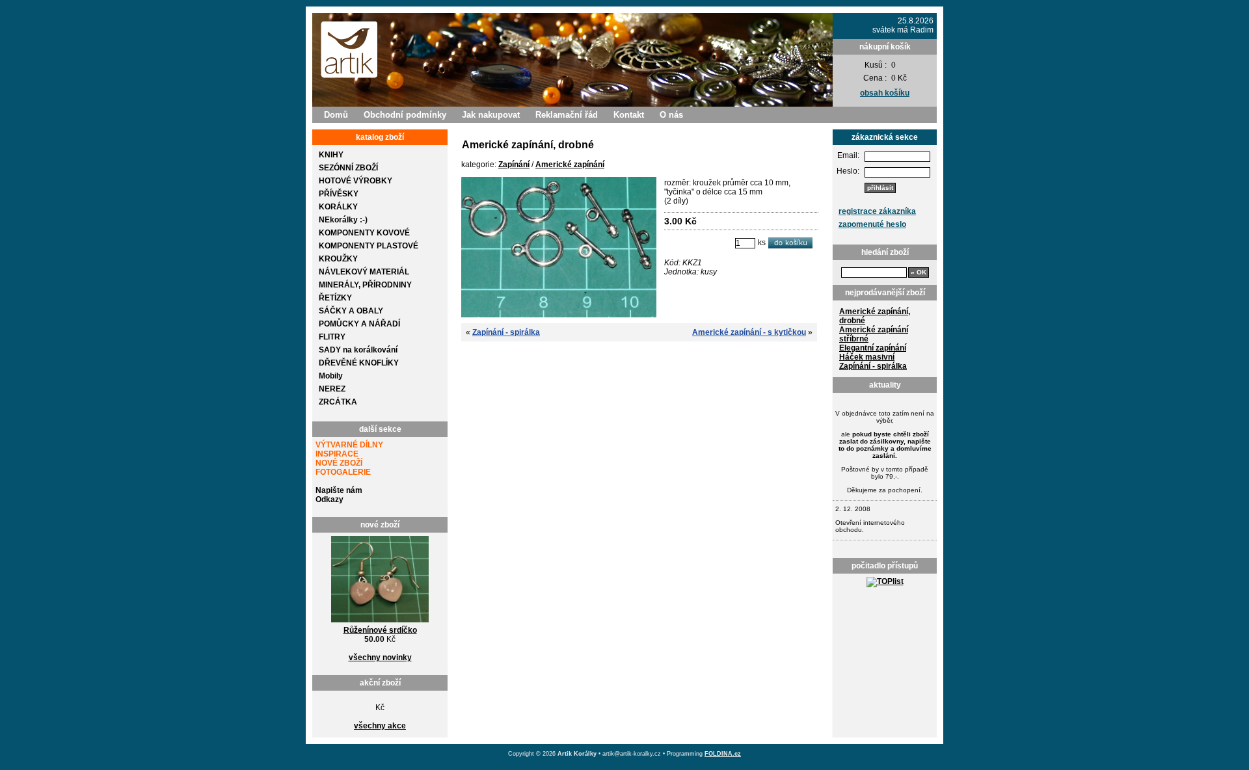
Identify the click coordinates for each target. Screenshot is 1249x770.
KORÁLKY (338, 206)
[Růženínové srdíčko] (380, 623)
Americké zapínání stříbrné (873, 334)
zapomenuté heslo (872, 224)
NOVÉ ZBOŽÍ (339, 463)
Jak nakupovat (491, 115)
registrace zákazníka (877, 211)
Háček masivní (866, 357)
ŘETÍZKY (335, 297)
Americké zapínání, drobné (874, 316)
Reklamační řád (566, 115)
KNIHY (331, 154)
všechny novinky (380, 657)
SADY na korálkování (358, 349)
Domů (336, 115)
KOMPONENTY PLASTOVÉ (368, 245)
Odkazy (329, 499)
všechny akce (380, 725)
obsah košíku (884, 93)
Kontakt (628, 115)
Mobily (331, 375)
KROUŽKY (338, 258)
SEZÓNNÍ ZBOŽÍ (348, 167)
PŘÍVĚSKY (338, 193)
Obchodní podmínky (405, 115)
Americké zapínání (569, 164)
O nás (671, 115)
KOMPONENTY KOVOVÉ (364, 232)
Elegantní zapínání (872, 347)
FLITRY (332, 336)
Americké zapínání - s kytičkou (749, 332)
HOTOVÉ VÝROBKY (355, 180)
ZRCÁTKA (338, 401)
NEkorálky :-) (343, 219)
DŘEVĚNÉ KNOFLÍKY (359, 362)
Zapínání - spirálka (873, 366)
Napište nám (339, 490)
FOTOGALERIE (343, 472)
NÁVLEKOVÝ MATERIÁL (364, 271)
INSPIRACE (337, 453)
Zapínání (514, 164)
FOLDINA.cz (723, 753)
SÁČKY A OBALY (351, 310)
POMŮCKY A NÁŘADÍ (359, 323)
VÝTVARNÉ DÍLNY (349, 444)
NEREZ (332, 388)
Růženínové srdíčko (380, 630)
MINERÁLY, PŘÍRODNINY (365, 284)
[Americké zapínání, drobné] (558, 314)
